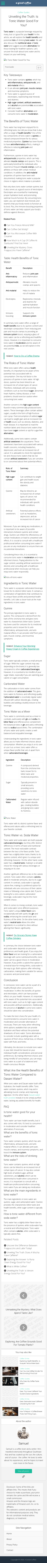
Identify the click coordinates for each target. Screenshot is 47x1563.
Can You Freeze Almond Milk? (20, 225)
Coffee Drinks (24, 1358)
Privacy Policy (12, 1544)
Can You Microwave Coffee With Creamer (20, 235)
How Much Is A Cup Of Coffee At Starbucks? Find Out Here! (20, 242)
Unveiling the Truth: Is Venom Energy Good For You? (18, 1272)
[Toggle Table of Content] (37, 67)
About (9, 1539)
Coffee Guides (24, 12)
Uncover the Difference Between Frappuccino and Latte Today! (20, 1247)
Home (9, 1533)
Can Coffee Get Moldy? (17, 229)
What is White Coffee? (16, 1266)
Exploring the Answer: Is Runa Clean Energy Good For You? (19, 1261)
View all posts (23, 1471)
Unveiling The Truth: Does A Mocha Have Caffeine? (21, 1254)
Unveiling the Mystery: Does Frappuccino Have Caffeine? (18, 249)
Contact (10, 1550)
